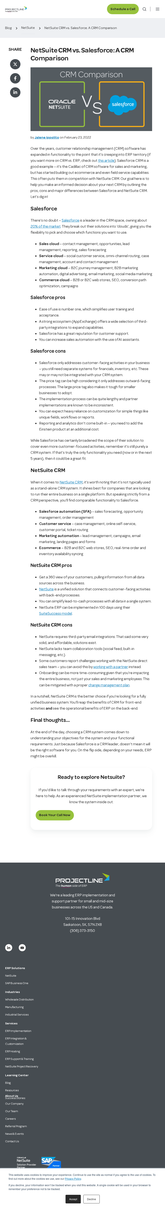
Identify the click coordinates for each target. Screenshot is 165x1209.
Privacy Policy (73, 1178)
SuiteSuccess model (55, 613)
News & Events (14, 1134)
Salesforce (70, 220)
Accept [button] (73, 1199)
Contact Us (12, 1141)
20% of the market (46, 226)
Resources (12, 1090)
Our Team (11, 1111)
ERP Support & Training (19, 1059)
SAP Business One (16, 983)
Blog (8, 28)
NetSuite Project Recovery (21, 1066)
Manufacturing (14, 1007)
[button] (144, 9)
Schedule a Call (122, 9)
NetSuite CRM (71, 482)
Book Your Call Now (54, 815)
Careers (10, 1119)
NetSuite (28, 28)
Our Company (14, 1104)
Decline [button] (91, 1199)
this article (106, 160)
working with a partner (110, 666)
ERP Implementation (18, 1031)
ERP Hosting (12, 1051)
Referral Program (16, 1126)
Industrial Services (17, 1014)
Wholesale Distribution (19, 999)
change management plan (109, 685)
